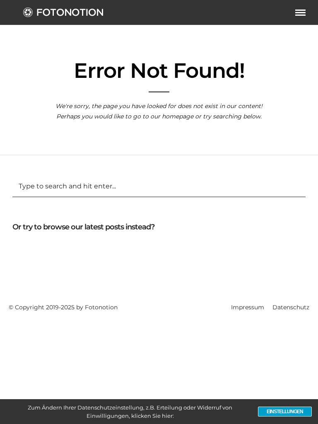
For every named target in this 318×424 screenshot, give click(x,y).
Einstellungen (285, 411)
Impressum (247, 307)
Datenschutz (290, 307)
